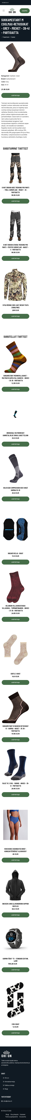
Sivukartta (22, 1117)
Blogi (6, 1089)
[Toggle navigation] (3, 10)
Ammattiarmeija (10, 1082)
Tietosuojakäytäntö (11, 1117)
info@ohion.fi (5, 2)
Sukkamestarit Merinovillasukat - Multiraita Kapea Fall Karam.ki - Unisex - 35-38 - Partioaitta (15, 378)
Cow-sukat (15, 1024)
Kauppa (24, 11)
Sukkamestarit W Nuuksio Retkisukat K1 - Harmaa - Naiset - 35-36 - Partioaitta (15, 728)
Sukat (13, 37)
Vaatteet (6, 37)
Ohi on (7, 1078)
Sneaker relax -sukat (15, 553)
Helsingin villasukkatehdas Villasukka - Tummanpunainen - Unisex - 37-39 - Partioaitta (15, 608)
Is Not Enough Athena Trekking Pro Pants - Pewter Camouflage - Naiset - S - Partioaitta (15, 247)
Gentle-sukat (15, 674)
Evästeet (22, 1114)
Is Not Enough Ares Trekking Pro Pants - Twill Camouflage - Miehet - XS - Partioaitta (15, 189)
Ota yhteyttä (14, 1114)
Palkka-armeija (9, 1085)
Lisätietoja (15, 95)
